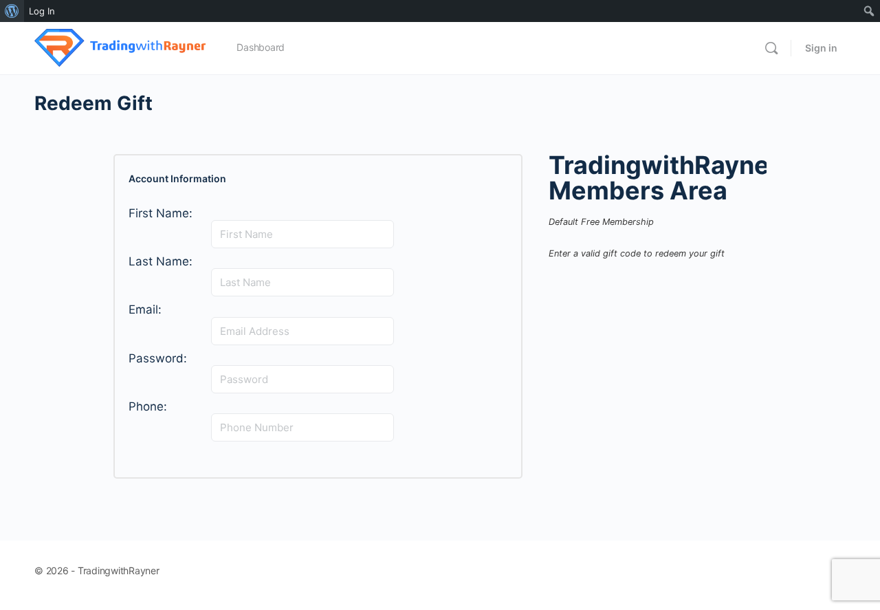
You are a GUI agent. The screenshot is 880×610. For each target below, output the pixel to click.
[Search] (771, 48)
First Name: (160, 213)
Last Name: (160, 261)
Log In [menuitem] (42, 11)
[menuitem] (12, 11)
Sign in (821, 48)
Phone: (148, 406)
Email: (145, 309)
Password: (158, 358)
